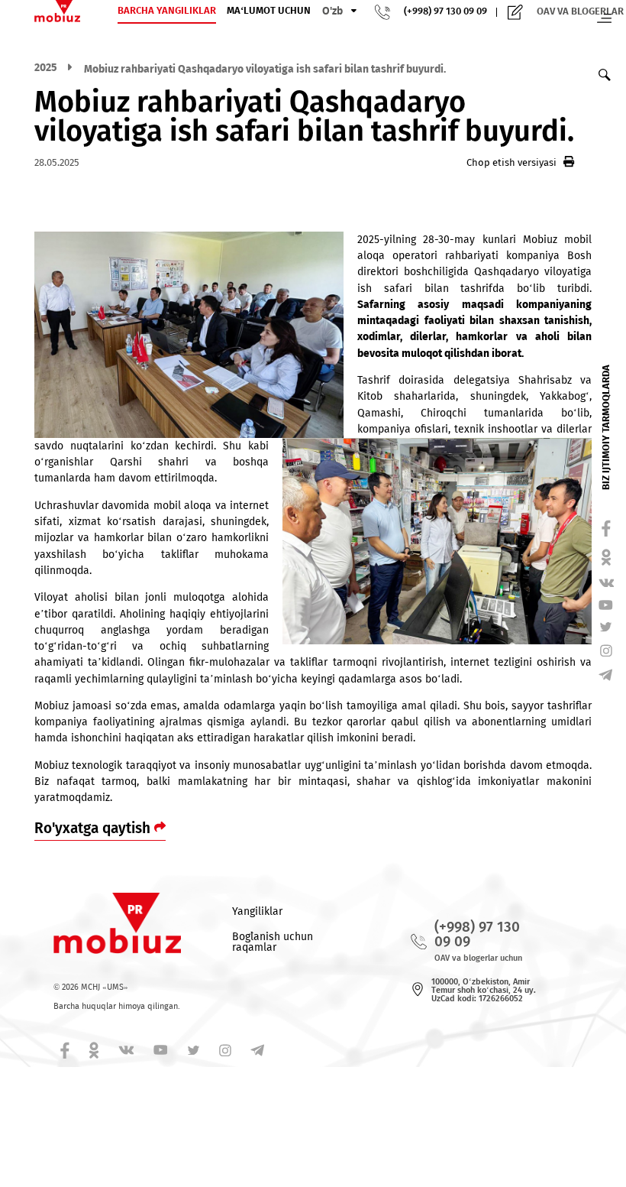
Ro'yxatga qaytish (94, 828)
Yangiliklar (257, 911)
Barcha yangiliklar (167, 11)
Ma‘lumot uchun (269, 11)
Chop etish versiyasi (511, 162)
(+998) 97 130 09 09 (445, 12)
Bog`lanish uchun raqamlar (272, 942)
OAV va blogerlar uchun (478, 958)
